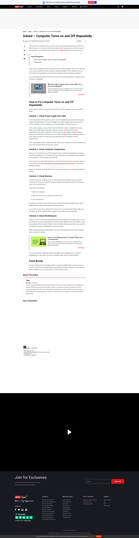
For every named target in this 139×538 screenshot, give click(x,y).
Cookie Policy (91, 536)
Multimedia (39, 7)
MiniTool (63, 50)
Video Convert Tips (67, 513)
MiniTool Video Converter (47, 513)
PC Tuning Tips (66, 505)
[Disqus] (54, 322)
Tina (26, 41)
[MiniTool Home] (19, 6)
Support (65, 6)
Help (105, 503)
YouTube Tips (66, 511)
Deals (48, 7)
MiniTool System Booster (47, 505)
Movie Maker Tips (66, 509)
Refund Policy (107, 505)
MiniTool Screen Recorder (48, 515)
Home (24, 31)
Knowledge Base (66, 517)
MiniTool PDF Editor (46, 507)
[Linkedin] (22, 510)
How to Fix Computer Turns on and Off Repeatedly (50, 59)
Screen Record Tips (67, 515)
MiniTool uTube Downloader (48, 511)
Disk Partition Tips (67, 500)
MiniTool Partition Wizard (47, 500)
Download (85, 7)
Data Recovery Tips (67, 501)
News (30, 31)
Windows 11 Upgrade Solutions (90, 500)
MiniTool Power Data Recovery (49, 501)
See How (92, 2)
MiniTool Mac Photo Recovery (48, 519)
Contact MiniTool (107, 500)
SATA (75, 132)
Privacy (64, 530)
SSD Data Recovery (87, 501)
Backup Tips (65, 503)
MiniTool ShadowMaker (47, 503)
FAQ (104, 501)
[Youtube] (26, 510)
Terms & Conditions (71, 530)
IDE (65, 132)
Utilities (30, 7)
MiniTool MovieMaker (46, 509)
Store (75, 7)
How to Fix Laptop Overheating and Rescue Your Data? (58, 163)
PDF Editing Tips (66, 507)
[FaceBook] (15, 510)
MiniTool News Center (88, 503)
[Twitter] (19, 510)
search (118, 7)
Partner (56, 7)
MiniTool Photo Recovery (47, 517)
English (79, 41)
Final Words (38, 62)
